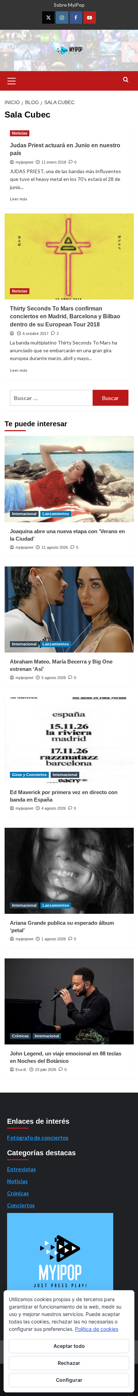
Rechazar (69, 1363)
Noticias (19, 133)
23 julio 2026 (45, 1069)
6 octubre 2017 (35, 333)
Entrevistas (21, 1169)
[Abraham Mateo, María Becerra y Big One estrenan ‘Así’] (69, 609)
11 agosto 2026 (54, 547)
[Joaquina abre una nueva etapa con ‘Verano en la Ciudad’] (69, 479)
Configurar (69, 1380)
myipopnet (24, 162)
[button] (12, 80)
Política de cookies (96, 1329)
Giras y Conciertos (29, 775)
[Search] (125, 80)
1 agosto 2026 (53, 939)
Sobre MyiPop (69, 5)
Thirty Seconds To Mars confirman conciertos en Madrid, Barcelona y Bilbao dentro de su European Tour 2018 (65, 316)
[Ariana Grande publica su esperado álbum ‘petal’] (69, 871)
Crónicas (20, 1036)
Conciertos (21, 1205)
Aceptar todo (69, 1346)
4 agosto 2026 (53, 808)
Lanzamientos (55, 514)
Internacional (24, 514)
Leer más (18, 198)
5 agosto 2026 (53, 678)
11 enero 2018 (53, 162)
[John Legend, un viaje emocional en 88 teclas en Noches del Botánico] (69, 1001)
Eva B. (21, 1069)
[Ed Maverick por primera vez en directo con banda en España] (69, 740)
